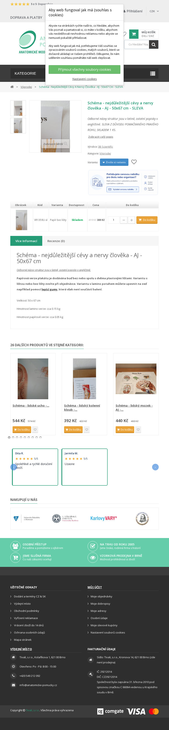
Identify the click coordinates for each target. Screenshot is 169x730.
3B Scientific (105, 146)
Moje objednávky (101, 596)
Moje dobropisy (100, 603)
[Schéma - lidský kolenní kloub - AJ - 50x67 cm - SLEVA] (84, 378)
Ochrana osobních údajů (29, 632)
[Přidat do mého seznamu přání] (133, 162)
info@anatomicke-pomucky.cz (38, 685)
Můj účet (95, 587)
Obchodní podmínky (26, 611)
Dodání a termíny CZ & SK (29, 596)
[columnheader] (21, 205)
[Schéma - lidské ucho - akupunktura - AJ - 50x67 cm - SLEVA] (33, 378)
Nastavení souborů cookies (108, 632)
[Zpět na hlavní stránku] (12, 86)
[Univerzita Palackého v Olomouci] (27, 518)
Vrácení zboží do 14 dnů (28, 625)
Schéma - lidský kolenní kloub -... (82, 407)
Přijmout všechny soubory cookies (84, 69)
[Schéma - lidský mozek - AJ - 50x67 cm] (136, 378)
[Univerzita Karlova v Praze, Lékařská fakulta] (65, 518)
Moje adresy (98, 611)
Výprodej (105, 153)
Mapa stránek (22, 640)
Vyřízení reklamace (25, 618)
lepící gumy (49, 289)
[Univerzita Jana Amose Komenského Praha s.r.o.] (142, 518)
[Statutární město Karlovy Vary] (104, 518)
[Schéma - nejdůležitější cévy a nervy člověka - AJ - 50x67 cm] (18, 108)
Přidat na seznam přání (35, 429)
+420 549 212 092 (30, 676)
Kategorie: (93, 153)
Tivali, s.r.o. (32, 710)
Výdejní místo (22, 603)
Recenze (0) (56, 241)
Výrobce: (92, 146)
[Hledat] (153, 44)
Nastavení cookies (84, 79)
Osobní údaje (99, 618)
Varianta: (93, 162)
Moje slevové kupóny (104, 625)
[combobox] (141, 44)
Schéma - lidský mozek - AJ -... (134, 407)
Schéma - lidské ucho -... (31, 405)
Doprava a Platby (26, 17)
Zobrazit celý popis (90, 137)
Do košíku (149, 220)
